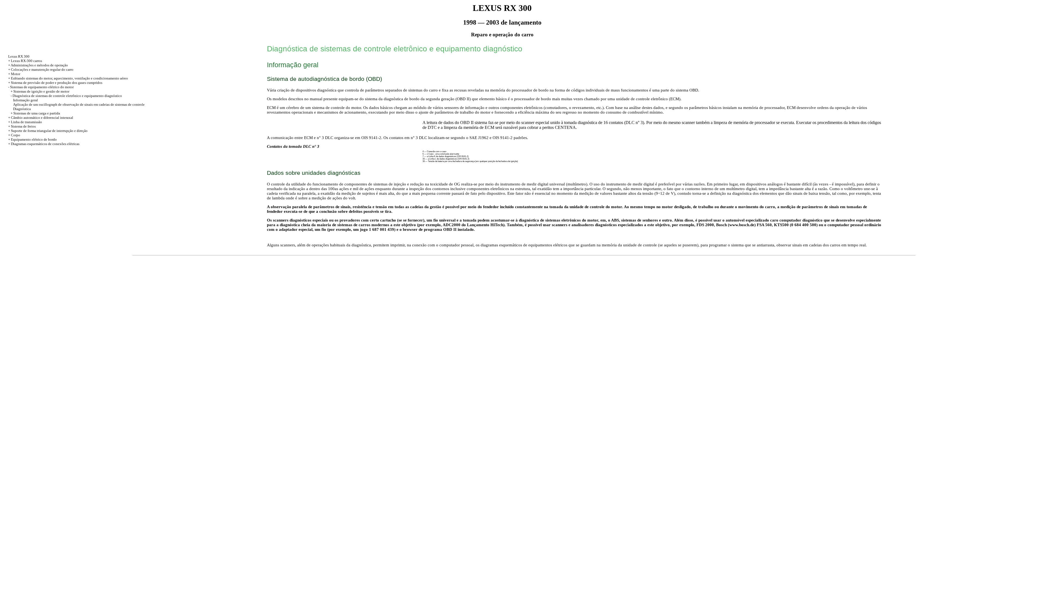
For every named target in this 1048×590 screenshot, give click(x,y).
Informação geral (25, 100)
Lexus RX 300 (18, 56)
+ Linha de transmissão (25, 122)
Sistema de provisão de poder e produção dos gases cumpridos (56, 83)
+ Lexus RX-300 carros (25, 61)
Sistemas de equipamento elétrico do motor (42, 87)
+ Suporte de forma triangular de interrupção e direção (48, 131)
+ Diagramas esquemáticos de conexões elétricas (43, 144)
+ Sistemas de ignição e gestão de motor (40, 91)
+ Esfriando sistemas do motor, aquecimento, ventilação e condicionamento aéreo (68, 78)
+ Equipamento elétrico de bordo (32, 139)
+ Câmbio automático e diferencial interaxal (40, 118)
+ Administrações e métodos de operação (38, 65)
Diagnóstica (22, 109)
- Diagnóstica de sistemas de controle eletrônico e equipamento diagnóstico (66, 96)
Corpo (15, 135)
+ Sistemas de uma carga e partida (35, 113)
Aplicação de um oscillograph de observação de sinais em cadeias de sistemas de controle (79, 104)
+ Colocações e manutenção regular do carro (40, 69)
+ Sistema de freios (22, 126)
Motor (15, 74)
